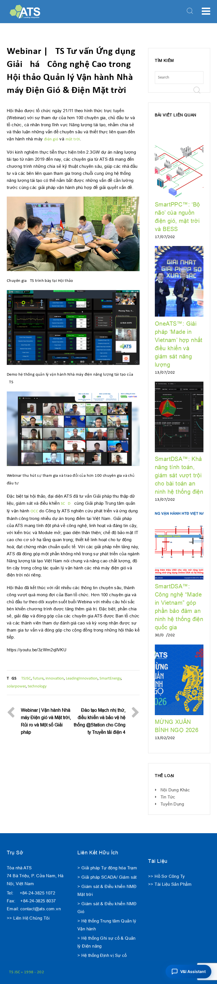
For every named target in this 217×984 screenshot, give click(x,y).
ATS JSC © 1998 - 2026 (26, 972)
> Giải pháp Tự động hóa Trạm (107, 867)
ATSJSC (25, 678)
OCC (34, 511)
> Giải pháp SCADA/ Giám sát (107, 877)
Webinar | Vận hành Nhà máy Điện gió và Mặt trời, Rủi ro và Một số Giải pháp (46, 721)
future (38, 678)
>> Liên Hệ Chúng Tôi (28, 918)
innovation (54, 678)
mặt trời (73, 139)
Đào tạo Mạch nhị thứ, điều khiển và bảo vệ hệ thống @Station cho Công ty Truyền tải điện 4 (99, 721)
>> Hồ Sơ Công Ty (166, 876)
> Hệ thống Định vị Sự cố (102, 955)
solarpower (16, 686)
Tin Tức (167, 796)
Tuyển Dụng (172, 804)
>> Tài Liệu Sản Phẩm (170, 884)
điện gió (51, 139)
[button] (188, 971)
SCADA (66, 504)
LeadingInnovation (81, 678)
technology (37, 686)
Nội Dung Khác (175, 789)
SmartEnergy (110, 678)
